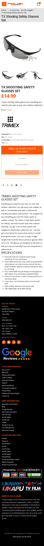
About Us (5, 441)
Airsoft (4, 446)
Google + (12, 185)
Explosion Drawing (8, 430)
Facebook (3, 185)
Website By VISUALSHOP (22, 537)
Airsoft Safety (6, 417)
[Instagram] (14, 342)
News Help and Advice (9, 412)
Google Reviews (7, 409)
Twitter (8, 185)
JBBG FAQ (5, 372)
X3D (6, 143)
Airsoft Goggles (27, 140)
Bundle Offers (6, 451)
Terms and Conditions (9, 388)
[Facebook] (4, 342)
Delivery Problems (8, 380)
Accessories (15, 140)
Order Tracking (7, 378)
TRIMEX (9, 110)
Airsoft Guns (6, 449)
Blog (3, 407)
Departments (6, 457)
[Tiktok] (19, 342)
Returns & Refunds (8, 386)
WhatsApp (21, 185)
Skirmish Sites (6, 415)
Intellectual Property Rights (10, 393)
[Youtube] (9, 342)
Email (16, 185)
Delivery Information (8, 375)
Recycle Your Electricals (9, 465)
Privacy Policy (6, 391)
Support (4, 383)
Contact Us (5, 396)
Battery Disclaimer (8, 462)
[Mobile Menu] (4, 4)
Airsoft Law (5, 420)
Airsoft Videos (6, 454)
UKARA (4, 422)
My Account (6, 370)
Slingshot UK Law (7, 425)
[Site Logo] (15, 4)
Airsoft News (6, 444)
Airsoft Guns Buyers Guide (10, 459)
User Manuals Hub (8, 428)
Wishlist (4, 438)
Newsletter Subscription (10, 404)
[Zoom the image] (17, 348)
